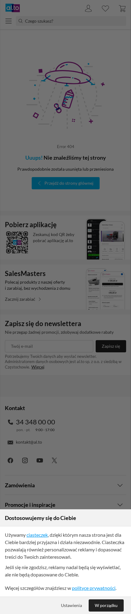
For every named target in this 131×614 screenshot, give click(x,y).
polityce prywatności (93, 588)
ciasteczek (37, 535)
